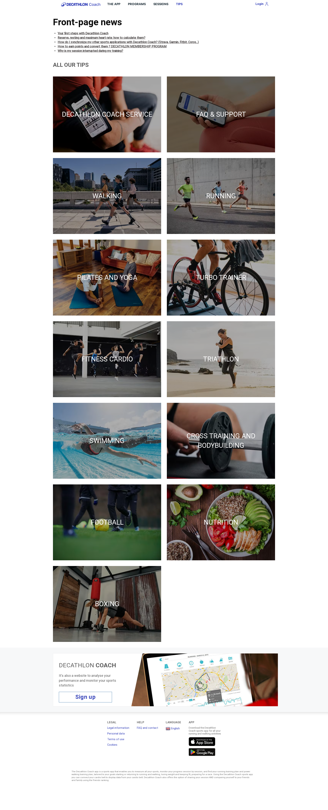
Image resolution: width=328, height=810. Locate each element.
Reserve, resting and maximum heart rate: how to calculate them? (101, 37)
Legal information (118, 728)
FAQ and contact (147, 728)
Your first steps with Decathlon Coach (83, 33)
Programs (137, 4)
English (175, 728)
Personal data (116, 733)
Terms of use (115, 739)
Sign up (85, 696)
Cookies (112, 744)
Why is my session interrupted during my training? (90, 51)
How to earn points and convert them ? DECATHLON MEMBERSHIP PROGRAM (112, 46)
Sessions (160, 4)
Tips (179, 4)
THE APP (113, 4)
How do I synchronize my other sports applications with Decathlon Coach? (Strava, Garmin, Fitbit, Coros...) (128, 42)
